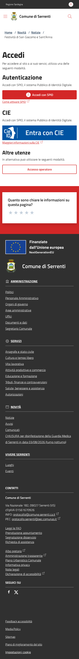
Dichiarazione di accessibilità (23, 574)
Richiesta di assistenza (19, 542)
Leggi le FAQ (13, 528)
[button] (69, 16)
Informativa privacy (17, 565)
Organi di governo (16, 304)
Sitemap (10, 637)
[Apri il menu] (5, 16)
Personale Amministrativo (21, 298)
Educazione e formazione (21, 376)
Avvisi (9, 423)
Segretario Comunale (18, 328)
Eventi (9, 471)
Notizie (35, 32)
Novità (21, 32)
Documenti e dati (16, 322)
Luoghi (9, 465)
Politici (9, 292)
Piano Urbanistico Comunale (23, 560)
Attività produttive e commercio (25, 370)
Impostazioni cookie (18, 652)
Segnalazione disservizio (20, 537)
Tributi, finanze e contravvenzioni (26, 382)
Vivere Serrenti (17, 454)
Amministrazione (24, 281)
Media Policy (13, 629)
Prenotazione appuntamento (23, 532)
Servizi (16, 341)
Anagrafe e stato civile (19, 351)
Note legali (12, 569)
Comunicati (12, 430)
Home (8, 32)
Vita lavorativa (14, 364)
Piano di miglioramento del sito (23, 644)
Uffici (8, 316)
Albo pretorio (13, 551)
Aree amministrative (18, 310)
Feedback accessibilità (18, 621)
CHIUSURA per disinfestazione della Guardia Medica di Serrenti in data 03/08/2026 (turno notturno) (38, 439)
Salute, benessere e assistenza (24, 388)
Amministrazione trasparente (24, 555)
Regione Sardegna (14, 4)
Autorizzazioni (14, 394)
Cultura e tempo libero (19, 357)
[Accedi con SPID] (39, 132)
